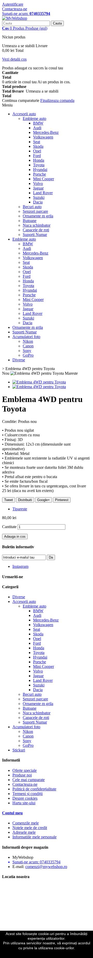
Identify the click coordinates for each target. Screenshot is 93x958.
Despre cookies (24, 798)
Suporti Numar (35, 234)
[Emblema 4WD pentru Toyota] (39, 382)
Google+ (43, 500)
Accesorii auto (24, 114)
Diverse (18, 360)
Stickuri (18, 750)
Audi (37, 128)
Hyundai (40, 169)
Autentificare (12, 4)
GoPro (28, 355)
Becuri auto (32, 206)
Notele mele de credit (29, 827)
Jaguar (38, 188)
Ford (37, 155)
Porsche (39, 174)
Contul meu (12, 813)
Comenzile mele (25, 823)
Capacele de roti (36, 230)
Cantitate (9, 527)
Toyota (38, 165)
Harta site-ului (23, 803)
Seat (36, 142)
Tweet (8, 500)
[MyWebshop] (14, 18)
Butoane (29, 220)
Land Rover (43, 193)
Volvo (38, 183)
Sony (27, 350)
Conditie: (10, 421)
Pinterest (61, 500)
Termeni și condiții (27, 793)
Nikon (28, 341)
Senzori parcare (35, 211)
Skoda (38, 146)
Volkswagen (43, 137)
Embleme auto (34, 118)
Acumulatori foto (26, 336)
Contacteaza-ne (14, 9)
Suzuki (38, 197)
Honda (38, 160)
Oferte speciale (24, 770)
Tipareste (19, 509)
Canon (28, 346)
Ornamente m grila (38, 216)
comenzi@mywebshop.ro (46, 866)
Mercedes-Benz (46, 132)
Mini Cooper (43, 179)
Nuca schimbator (36, 225)
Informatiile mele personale (34, 837)
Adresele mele (24, 832)
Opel (37, 151)
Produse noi (22, 775)
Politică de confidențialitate (34, 789)
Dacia (38, 202)
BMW (38, 123)
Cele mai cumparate (28, 779)
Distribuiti (25, 500)
